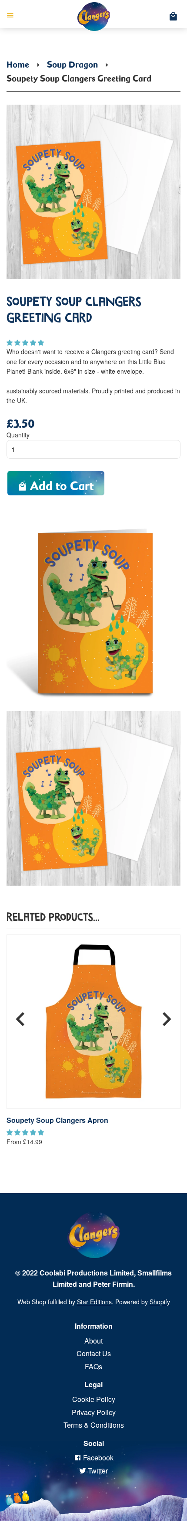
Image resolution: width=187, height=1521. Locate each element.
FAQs (93, 1366)
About (93, 1341)
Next (166, 1016)
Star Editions (94, 1301)
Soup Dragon (72, 63)
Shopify (160, 1301)
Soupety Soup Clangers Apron (57, 1120)
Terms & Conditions (93, 1425)
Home (18, 63)
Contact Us (94, 1353)
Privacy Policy (94, 1412)
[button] (26, 342)
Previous (20, 1016)
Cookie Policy (93, 1399)
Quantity (18, 434)
